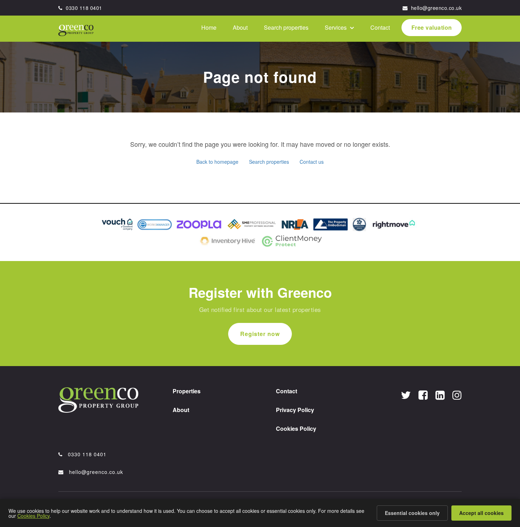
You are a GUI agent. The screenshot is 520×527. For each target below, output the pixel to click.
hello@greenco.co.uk (435, 7)
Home (264, 28)
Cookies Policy (296, 428)
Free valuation (437, 28)
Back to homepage (217, 161)
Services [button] (362, 28)
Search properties (321, 28)
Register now (260, 334)
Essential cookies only (412, 512)
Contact (395, 28)
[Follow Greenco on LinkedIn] (440, 394)
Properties (187, 391)
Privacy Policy (295, 410)
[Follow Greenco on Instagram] (457, 394)
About (285, 28)
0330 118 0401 (83, 7)
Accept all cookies (481, 512)
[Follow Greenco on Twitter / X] (406, 394)
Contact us (312, 161)
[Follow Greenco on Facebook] (423, 394)
